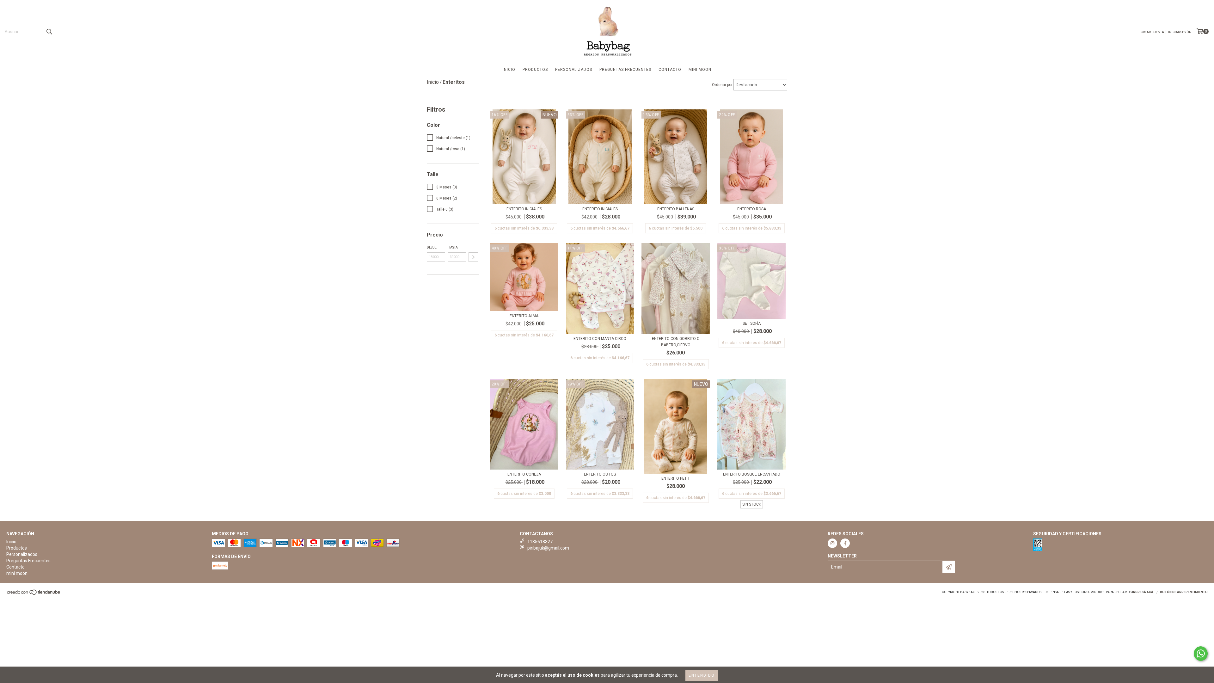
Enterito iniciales (524, 209)
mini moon (700, 69)
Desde (432, 247)
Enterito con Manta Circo (599, 338)
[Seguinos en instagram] (832, 543)
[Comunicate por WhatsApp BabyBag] (1201, 653)
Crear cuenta (1152, 32)
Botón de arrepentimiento (1184, 592)
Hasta (453, 247)
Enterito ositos (600, 474)
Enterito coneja (524, 474)
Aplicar (473, 257)
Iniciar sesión (1180, 32)
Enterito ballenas (675, 209)
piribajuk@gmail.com (548, 548)
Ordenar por (722, 85)
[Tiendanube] (34, 594)
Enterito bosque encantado (751, 474)
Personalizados (573, 69)
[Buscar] (49, 31)
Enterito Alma (524, 316)
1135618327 (540, 541)
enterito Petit (675, 478)
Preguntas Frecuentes (625, 69)
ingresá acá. (1143, 592)
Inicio (509, 69)
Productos (535, 69)
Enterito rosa (751, 209)
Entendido (702, 675)
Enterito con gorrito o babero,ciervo (676, 341)
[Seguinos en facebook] (845, 543)
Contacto (670, 69)
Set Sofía (752, 323)
